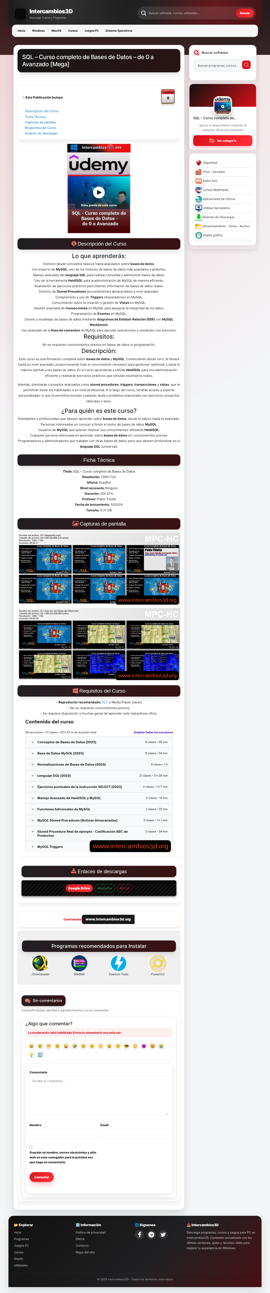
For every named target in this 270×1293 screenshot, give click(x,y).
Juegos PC (91, 30)
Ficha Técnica (35, 117)
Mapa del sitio (85, 1252)
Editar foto (209, 180)
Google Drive (79, 888)
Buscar (245, 13)
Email (104, 1125)
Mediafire (104, 888)
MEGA (125, 888)
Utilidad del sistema (216, 208)
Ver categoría (226, 140)
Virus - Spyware (213, 171)
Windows (38, 30)
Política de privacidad (91, 1232)
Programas (21, 1239)
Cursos (73, 30)
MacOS (56, 30)
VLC (105, 702)
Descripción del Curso (41, 111)
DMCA (80, 1239)
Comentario (38, 1072)
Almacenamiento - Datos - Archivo (226, 226)
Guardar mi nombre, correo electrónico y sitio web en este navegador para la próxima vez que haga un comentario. (63, 1157)
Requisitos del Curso (40, 128)
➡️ (40, 1055)
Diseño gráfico (212, 235)
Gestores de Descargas (218, 217)
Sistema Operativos (118, 30)
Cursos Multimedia (215, 190)
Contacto (82, 1245)
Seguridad (209, 162)
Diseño (18, 1259)
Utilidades (21, 1265)
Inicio (21, 30)
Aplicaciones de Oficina (218, 199)
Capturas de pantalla (40, 122)
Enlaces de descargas (41, 133)
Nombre (35, 1125)
